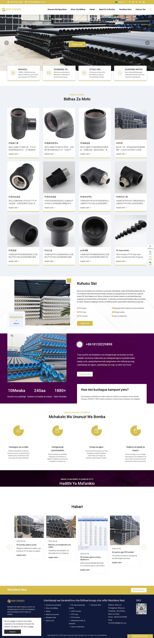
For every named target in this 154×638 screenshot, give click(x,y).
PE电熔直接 (85, 143)
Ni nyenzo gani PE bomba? (123, 552)
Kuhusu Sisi (141, 9)
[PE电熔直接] (95, 124)
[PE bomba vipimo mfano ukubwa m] (93, 533)
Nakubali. (13, 632)
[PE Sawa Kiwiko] (131, 231)
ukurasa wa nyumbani (57, 9)
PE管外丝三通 (122, 197)
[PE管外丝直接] (59, 177)
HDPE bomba (76, 611)
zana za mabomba (77, 627)
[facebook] (129, 2)
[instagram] (140, 2)
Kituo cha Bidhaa (78, 9)
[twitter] (133, 2)
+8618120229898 (16, 2)
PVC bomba (75, 617)
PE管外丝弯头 (86, 197)
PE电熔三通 (13, 143)
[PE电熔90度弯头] (59, 124)
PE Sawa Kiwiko (122, 250)
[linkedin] (136, 2)
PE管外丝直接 (50, 197)
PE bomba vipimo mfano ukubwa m (90, 558)
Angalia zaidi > (22, 555)
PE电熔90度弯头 (51, 143)
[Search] (150, 9)
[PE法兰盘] (59, 231)
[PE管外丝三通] (131, 177)
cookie (12, 621)
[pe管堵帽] (95, 231)
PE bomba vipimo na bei (26, 545)
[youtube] (143, 2)
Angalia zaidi (77, 44)
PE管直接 (12, 250)
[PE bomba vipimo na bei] (29, 527)
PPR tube (74, 614)
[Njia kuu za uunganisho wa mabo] (61, 527)
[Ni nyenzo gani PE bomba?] (125, 530)
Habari (92, 9)
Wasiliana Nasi (125, 9)
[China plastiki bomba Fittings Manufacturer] (18, 9)
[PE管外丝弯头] (95, 177)
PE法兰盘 (48, 250)
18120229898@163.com (36, 2)
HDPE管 (119, 143)
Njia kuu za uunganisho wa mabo (59, 546)
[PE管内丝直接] (23, 177)
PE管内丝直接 (14, 197)
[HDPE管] (131, 124)
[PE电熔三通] (23, 124)
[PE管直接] (23, 231)
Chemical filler (96, 605)
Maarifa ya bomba (107, 9)
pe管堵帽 (84, 250)
